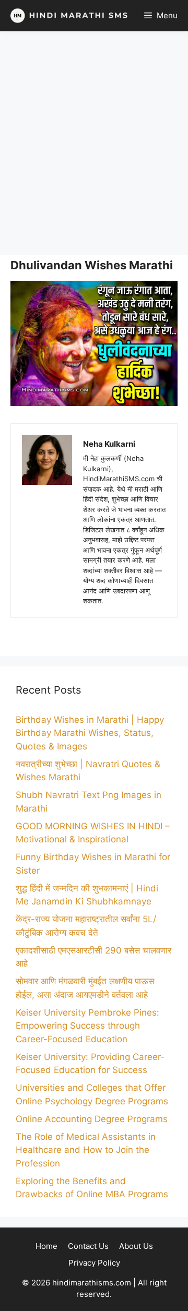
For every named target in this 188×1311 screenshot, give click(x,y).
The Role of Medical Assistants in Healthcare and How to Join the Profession (86, 1150)
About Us (136, 1246)
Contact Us (88, 1246)
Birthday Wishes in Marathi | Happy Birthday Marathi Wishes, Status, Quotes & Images (90, 733)
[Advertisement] (94, 143)
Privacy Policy (94, 1263)
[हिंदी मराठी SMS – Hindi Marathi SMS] (66, 16)
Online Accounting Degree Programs (92, 1119)
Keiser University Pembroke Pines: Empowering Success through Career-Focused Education (87, 1025)
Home (46, 1246)
